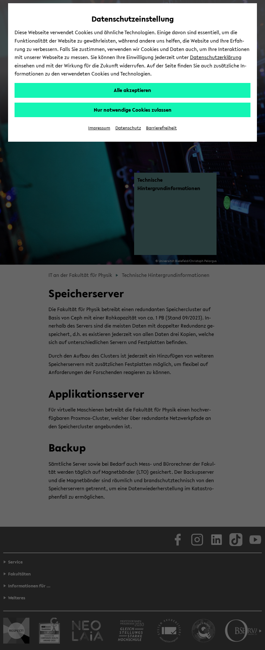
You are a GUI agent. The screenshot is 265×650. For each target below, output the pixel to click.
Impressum (99, 128)
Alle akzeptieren (132, 90)
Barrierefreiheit (161, 128)
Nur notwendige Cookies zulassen (133, 109)
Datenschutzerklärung (215, 57)
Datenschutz (128, 128)
